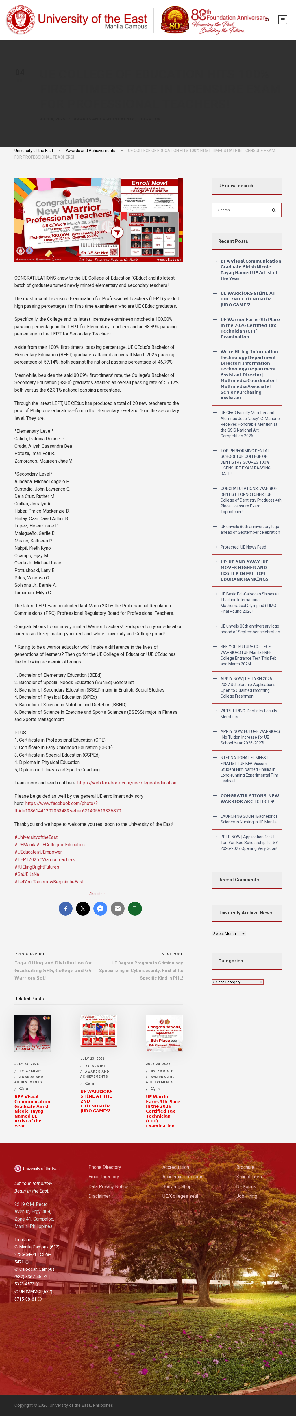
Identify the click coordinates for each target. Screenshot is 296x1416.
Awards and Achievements (104, 119)
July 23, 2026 (26, 1064)
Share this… (98, 894)
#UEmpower (49, 852)
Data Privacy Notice (108, 1186)
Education (149, 119)
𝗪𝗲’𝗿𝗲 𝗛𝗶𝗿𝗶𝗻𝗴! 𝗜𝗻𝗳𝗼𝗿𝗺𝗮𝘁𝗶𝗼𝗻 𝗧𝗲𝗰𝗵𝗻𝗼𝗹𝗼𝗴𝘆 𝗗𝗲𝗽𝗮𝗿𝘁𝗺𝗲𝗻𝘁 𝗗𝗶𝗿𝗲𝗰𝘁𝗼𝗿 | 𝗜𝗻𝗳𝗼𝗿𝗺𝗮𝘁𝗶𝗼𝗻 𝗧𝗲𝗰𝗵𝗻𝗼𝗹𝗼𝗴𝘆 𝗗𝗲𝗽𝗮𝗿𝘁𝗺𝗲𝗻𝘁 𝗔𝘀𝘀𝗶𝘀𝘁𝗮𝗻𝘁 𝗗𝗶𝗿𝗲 (249, 374)
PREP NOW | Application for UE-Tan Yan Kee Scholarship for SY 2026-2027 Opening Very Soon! (249, 842)
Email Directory (103, 1177)
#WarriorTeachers (57, 859)
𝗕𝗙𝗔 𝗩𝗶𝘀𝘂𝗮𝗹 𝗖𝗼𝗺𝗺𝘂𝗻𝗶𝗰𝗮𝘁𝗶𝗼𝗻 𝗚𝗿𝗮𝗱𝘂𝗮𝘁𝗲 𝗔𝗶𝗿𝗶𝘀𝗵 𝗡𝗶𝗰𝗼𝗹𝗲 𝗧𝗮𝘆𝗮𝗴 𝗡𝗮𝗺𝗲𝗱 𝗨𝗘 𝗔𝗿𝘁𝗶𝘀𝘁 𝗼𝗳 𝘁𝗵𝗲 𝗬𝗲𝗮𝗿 (32, 1111)
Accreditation (175, 1167)
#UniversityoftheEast (36, 837)
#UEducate (25, 852)
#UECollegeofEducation (60, 845)
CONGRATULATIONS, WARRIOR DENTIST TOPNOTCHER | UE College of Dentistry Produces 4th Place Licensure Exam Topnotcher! (251, 500)
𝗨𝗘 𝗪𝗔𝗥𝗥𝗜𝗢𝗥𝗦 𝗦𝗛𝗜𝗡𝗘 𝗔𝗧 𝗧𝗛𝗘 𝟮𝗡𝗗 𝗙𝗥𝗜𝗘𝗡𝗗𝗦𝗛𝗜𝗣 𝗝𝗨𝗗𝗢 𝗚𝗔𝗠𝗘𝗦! (248, 299)
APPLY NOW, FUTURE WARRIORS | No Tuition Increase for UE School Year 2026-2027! (250, 737)
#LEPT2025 (26, 859)
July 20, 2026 (158, 1064)
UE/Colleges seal (180, 1196)
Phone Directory (104, 1167)
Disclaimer (99, 1196)
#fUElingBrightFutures (36, 867)
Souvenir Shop (177, 1186)
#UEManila (25, 845)
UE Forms (246, 1186)
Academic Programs (183, 1177)
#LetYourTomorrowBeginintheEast (49, 882)
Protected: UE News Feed (243, 547)
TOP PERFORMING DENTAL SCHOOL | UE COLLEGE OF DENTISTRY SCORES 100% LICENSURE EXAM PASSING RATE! (246, 462)
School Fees (249, 1177)
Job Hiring (246, 1196)
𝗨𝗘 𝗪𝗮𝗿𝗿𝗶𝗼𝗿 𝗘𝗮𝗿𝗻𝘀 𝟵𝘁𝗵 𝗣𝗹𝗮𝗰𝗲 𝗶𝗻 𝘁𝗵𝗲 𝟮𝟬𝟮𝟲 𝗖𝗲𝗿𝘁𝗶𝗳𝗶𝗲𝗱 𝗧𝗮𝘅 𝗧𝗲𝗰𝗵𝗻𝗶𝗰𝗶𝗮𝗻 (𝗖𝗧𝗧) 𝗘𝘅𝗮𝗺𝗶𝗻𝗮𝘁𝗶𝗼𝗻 (163, 1111)
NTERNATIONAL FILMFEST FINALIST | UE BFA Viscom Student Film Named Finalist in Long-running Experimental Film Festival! (249, 769)
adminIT (33, 1071)
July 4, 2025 (52, 119)
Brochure (245, 1167)
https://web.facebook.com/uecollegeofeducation (126, 783)
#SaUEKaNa (26, 874)
